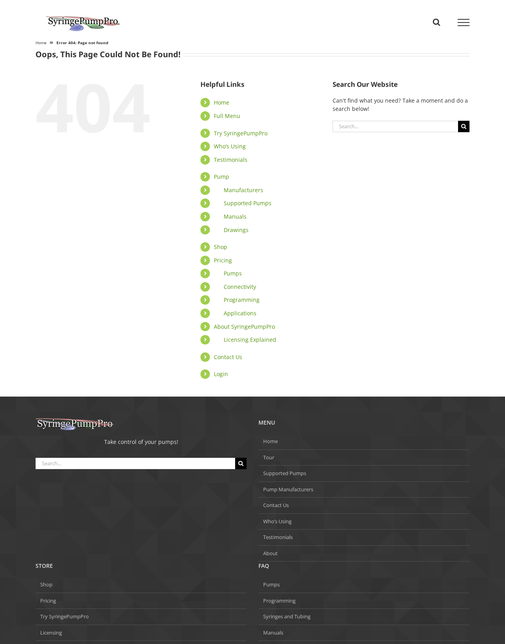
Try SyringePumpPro (240, 133)
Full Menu (227, 116)
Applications (240, 313)
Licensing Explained (250, 339)
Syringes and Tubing (286, 616)
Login (221, 374)
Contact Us (228, 357)
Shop (220, 247)
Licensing (51, 632)
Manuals (235, 216)
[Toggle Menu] (464, 22)
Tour (268, 457)
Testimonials (230, 159)
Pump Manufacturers (288, 489)
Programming (242, 299)
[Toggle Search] (436, 22)
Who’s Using (230, 146)
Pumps (233, 273)
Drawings (236, 230)
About (270, 553)
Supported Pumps (247, 203)
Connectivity (240, 286)
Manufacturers (243, 190)
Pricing (223, 260)
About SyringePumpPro (244, 326)
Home (221, 102)
